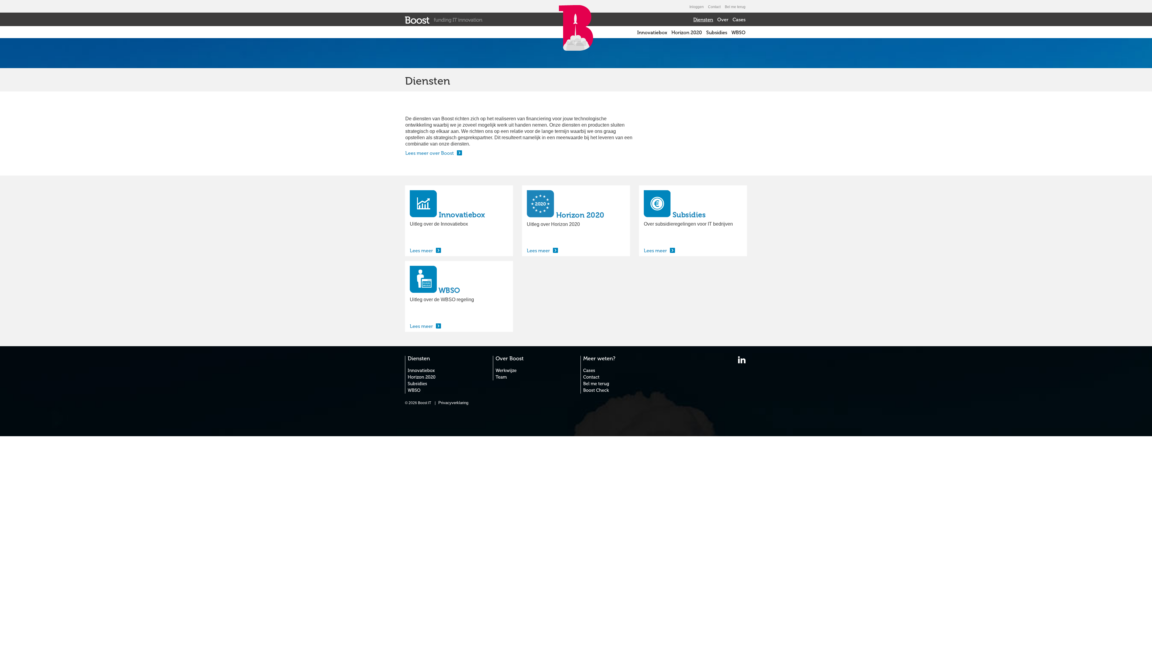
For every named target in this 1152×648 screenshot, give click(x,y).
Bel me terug (735, 7)
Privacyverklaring (453, 402)
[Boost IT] (443, 19)
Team (501, 377)
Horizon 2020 (686, 32)
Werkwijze (506, 370)
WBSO (738, 32)
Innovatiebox (652, 32)
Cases (739, 19)
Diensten (703, 19)
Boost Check (596, 390)
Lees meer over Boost (429, 153)
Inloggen (696, 7)
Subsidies (716, 32)
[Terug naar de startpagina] (576, 41)
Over (722, 19)
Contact (714, 7)
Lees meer (421, 251)
